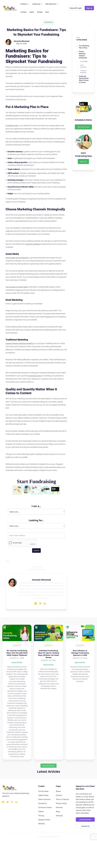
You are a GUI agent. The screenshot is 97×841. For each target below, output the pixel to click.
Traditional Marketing (83, 71)
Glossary (59, 815)
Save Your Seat (83, 127)
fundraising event (35, 376)
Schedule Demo (85, 819)
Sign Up (83, 161)
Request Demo (44, 819)
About (58, 791)
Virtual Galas (43, 791)
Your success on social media (16, 287)
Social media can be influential (17, 258)
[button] (25, 4)
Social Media (84, 61)
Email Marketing (83, 66)
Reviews (41, 823)
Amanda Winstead (21, 41)
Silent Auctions (44, 799)
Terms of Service (62, 799)
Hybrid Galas (43, 795)
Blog (58, 811)
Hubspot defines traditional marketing (20, 343)
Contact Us (85, 826)
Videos (41, 811)
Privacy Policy (61, 803)
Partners (59, 807)
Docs (47, 12)
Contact (24, 12)
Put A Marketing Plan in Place (84, 47)
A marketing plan (12, 126)
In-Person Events (45, 807)
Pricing (39, 12)
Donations (42, 803)
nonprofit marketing (32, 244)
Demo (32, 12)
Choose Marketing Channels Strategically (83, 55)
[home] (10, 8)
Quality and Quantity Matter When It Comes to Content (84, 79)
